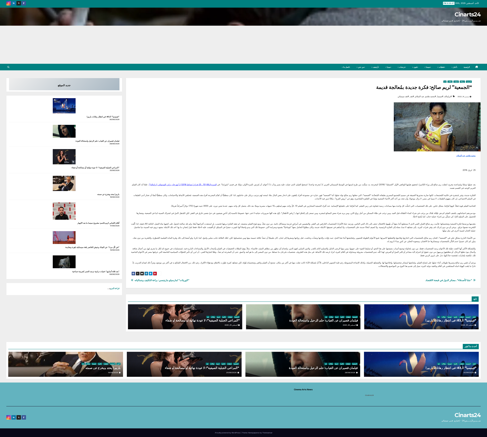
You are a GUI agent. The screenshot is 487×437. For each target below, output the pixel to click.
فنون (415, 67)
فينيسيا (449, 317)
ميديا (388, 67)
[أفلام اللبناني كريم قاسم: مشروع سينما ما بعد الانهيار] (64, 211)
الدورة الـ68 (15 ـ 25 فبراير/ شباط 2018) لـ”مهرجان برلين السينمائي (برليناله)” (183, 184)
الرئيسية (467, 67)
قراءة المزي (114, 288)
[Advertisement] (243, 44)
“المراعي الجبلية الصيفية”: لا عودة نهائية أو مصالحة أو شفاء (203, 320)
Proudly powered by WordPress (228, 433)
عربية (336, 317)
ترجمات (401, 67)
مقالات (450, 81)
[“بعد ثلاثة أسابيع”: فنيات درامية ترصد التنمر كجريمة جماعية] (64, 261)
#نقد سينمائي (403, 96)
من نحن (361, 67)
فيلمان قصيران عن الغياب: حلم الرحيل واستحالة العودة (323, 320)
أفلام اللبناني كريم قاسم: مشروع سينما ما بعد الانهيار (98, 223)
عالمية (455, 317)
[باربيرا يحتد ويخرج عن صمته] (64, 183)
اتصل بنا (346, 67)
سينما (427, 67)
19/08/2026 (113, 373)
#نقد (412, 96)
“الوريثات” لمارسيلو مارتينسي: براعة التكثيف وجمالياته (162, 280)
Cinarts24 (468, 14)
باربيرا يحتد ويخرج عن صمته (108, 194)
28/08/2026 (350, 373)
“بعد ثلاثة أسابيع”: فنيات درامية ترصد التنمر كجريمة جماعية (95, 271)
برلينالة (462, 81)
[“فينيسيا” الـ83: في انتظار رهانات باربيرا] (64, 105)
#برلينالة (448, 96)
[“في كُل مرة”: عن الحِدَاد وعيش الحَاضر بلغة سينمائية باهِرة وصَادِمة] (64, 237)
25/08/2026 (231, 373)
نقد (445, 81)
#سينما (440, 96)
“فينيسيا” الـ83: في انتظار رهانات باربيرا (450, 320)
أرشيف (375, 67)
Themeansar (267, 433)
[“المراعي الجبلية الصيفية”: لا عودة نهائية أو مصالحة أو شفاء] (64, 156)
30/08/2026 (468, 373)
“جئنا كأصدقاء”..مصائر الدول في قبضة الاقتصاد (448, 280)
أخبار (455, 67)
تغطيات (441, 67)
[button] (8, 67)
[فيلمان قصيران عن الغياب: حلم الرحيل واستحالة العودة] (64, 131)
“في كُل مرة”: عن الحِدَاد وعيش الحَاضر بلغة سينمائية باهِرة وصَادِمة (92, 247)
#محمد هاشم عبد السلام (425, 96)
